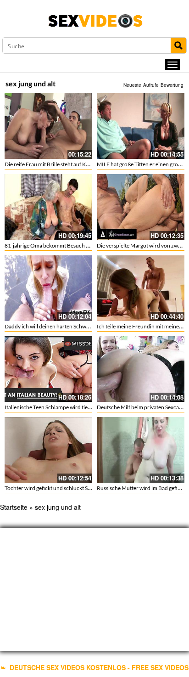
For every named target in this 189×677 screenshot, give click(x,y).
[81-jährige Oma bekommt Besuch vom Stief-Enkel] (48, 207)
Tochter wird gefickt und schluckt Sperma (54, 488)
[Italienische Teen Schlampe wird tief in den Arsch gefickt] (48, 369)
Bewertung (172, 85)
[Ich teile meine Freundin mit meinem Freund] (140, 288)
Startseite (14, 507)
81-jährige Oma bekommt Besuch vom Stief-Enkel (64, 245)
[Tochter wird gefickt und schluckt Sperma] (48, 450)
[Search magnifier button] (178, 45)
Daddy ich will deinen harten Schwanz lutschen (61, 326)
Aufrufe (151, 85)
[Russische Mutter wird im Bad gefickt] (140, 450)
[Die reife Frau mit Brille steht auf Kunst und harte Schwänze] (48, 126)
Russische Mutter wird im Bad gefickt (141, 488)
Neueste (132, 85)
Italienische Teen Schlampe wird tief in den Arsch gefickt (71, 407)
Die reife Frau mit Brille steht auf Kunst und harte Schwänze (75, 164)
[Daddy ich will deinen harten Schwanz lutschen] (48, 288)
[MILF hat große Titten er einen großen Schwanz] (140, 126)
